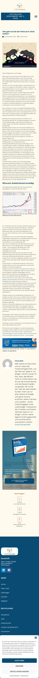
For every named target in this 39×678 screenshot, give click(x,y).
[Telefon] (19, 499)
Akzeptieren (19, 661)
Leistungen (5, 592)
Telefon (19, 502)
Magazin (4, 601)
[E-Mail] (19, 509)
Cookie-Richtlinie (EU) (9, 627)
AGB (2, 619)
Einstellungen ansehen (19, 671)
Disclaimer (5, 615)
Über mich (5, 588)
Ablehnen (19, 666)
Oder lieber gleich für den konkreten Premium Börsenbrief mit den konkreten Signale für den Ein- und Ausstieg (19, 334)
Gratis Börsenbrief (22, 424)
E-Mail (20, 512)
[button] (36, 638)
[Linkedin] (3, 570)
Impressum (5, 631)
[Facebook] (9, 570)
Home (3, 584)
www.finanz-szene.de (23, 149)
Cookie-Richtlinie (15, 675)
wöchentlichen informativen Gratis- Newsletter (16, 332)
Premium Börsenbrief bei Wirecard (25, 269)
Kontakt (4, 597)
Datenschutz (24, 675)
